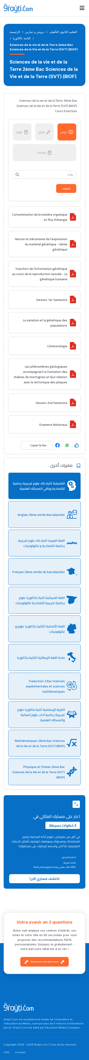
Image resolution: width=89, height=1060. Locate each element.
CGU (7, 1052)
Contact (20, 1052)
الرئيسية (15, 32)
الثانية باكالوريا (22, 38)
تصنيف (66, 188)
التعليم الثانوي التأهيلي (63, 32)
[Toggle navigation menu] (82, 8)
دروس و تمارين (34, 32)
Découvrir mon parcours (44, 961)
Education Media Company (62, 1027)
